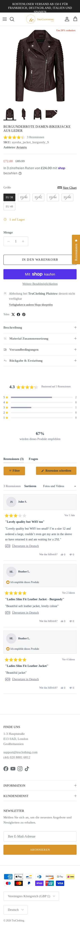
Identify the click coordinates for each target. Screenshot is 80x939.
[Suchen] (14, 19)
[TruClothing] (40, 19)
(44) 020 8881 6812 (16, 757)
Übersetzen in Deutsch (25, 546)
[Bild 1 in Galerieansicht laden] (40, 65)
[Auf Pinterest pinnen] (23, 314)
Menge (8, 232)
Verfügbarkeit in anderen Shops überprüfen (31, 304)
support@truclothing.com (20, 752)
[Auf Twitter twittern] (13, 314)
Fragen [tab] (33, 460)
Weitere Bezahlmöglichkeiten (40, 283)
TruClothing (18, 920)
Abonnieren (40, 849)
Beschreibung (12, 327)
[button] (23, 137)
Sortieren (30, 486)
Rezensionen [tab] (13, 460)
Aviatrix (21, 147)
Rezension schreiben (61, 472)
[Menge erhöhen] (24, 241)
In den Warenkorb (40, 259)
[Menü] (4, 19)
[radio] (9, 197)
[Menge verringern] (7, 241)
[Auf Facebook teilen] (18, 314)
